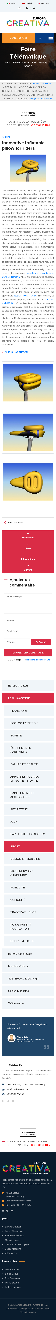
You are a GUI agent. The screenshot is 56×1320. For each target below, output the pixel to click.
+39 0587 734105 (40, 125)
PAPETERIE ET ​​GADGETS (27, 834)
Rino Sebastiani (12, 1278)
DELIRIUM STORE (22, 940)
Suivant (28, 570)
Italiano (13, 3)
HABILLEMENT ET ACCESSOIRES (22, 795)
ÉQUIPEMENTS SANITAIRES (20, 749)
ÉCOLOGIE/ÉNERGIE (24, 723)
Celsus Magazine (18, 990)
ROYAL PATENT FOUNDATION (20, 926)
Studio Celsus (11, 1274)
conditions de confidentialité (38, 660)
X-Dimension (16, 1003)
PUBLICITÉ (17, 887)
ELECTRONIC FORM (25, 296)
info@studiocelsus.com (41, 98)
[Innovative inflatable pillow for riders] (28, 168)
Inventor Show (12, 1269)
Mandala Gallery (18, 966)
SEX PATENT (19, 809)
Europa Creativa (21, 62)
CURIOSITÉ (18, 899)
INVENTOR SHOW (41, 83)
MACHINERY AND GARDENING (21, 873)
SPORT (28, 66)
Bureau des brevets (20, 953)
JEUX (13, 821)
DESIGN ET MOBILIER (25, 858)
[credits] (32, 1312)
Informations (28, 559)
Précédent (28, 538)
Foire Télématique (40, 62)
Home (7, 62)
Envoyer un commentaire (28, 653)
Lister (28, 548)
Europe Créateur (18, 685)
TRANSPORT (18, 710)
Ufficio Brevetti (12, 1283)
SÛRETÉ (16, 735)
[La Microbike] (28, 113)
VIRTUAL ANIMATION (16, 352)
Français (44, 3)
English (28, 3)
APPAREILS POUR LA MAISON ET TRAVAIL (24, 778)
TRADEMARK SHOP (23, 912)
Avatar (42, 642)
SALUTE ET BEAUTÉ (24, 764)
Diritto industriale (13, 1287)
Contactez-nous (18, 38)
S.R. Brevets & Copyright (23, 978)
